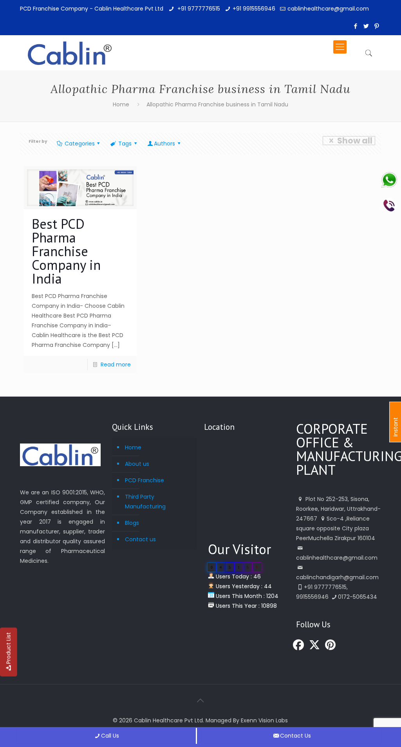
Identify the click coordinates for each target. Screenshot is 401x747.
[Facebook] (356, 26)
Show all (354, 140)
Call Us (110, 736)
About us (137, 464)
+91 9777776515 (198, 9)
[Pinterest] (377, 26)
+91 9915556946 (254, 9)
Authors (164, 143)
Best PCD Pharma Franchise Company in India (66, 251)
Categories (80, 143)
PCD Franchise (144, 480)
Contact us (140, 539)
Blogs (132, 523)
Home (121, 104)
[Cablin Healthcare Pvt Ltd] (69, 47)
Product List (9, 648)
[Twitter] (366, 26)
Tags (125, 143)
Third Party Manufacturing (145, 501)
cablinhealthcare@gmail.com (328, 9)
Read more (116, 364)
